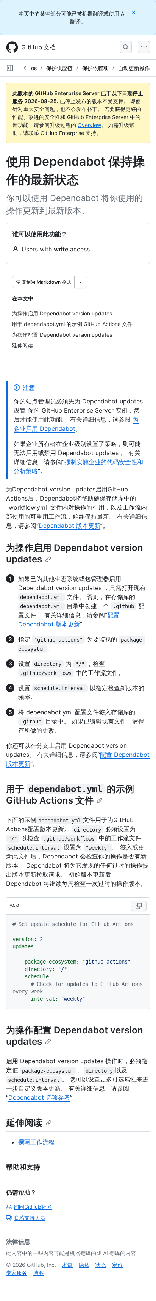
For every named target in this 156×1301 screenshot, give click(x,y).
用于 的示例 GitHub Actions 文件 (70, 794)
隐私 (84, 1265)
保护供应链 (59, 68)
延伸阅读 (24, 1122)
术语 (67, 1265)
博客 (38, 1273)
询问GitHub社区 (33, 1207)
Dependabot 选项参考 (39, 1097)
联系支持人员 (29, 1218)
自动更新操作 (134, 68)
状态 (100, 1265)
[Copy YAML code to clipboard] (139, 906)
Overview (89, 125)
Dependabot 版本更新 (69, 525)
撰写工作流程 (36, 1142)
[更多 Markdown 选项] (80, 282)
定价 (117, 1265)
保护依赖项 (95, 68)
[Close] (134, 12)
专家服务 (16, 1273)
